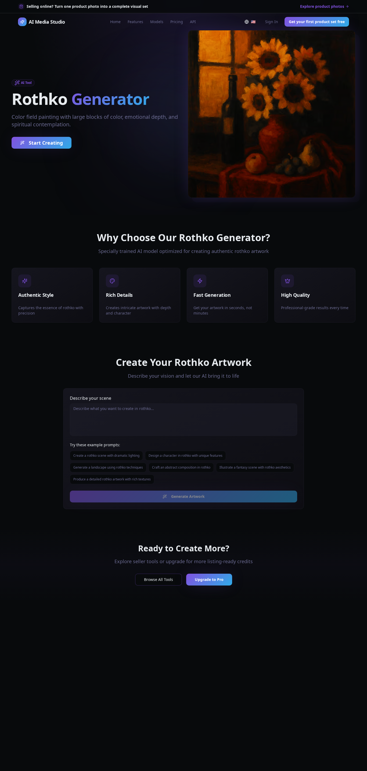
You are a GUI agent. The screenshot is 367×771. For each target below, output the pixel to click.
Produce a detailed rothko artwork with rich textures (112, 479)
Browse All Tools (158, 579)
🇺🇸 (254, 23)
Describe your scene (90, 398)
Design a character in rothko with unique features (185, 455)
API (193, 21)
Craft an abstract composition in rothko (181, 467)
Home (115, 21)
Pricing (176, 21)
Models (156, 21)
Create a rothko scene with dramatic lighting (106, 455)
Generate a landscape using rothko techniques (108, 467)
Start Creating (46, 143)
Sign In (271, 21)
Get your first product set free (317, 21)
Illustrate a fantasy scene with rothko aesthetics (255, 467)
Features (135, 21)
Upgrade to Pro (209, 579)
